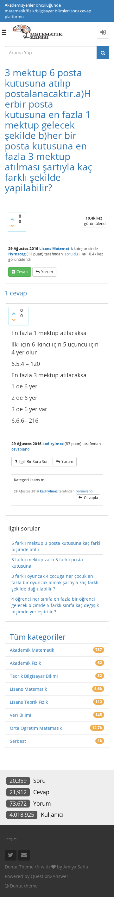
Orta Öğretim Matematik (36, 728)
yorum (47, 271)
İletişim (10, 838)
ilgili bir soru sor (33, 461)
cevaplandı (20, 449)
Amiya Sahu (75, 867)
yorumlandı (84, 491)
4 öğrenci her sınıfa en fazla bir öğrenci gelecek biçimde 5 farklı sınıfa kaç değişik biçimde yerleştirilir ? (55, 605)
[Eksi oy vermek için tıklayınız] (12, 225)
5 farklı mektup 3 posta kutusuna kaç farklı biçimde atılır (56, 546)
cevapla (91, 497)
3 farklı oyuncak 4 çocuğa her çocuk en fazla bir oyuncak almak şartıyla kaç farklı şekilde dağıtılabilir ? (54, 582)
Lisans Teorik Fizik (29, 702)
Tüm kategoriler (38, 636)
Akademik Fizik (25, 663)
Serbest (18, 741)
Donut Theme (19, 867)
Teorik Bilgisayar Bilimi (34, 676)
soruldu (71, 254)
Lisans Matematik (56, 248)
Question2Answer (49, 876)
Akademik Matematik (32, 650)
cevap (22, 271)
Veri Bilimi (20, 715)
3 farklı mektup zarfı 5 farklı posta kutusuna (47, 563)
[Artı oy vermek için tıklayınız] (12, 219)
